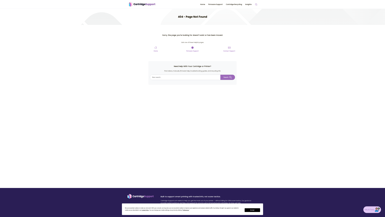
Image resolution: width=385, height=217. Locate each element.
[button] (372, 209)
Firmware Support (215, 4)
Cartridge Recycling (234, 4)
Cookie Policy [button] (145, 210)
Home (202, 4)
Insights (248, 4)
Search (225, 77)
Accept (252, 210)
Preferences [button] (186, 210)
